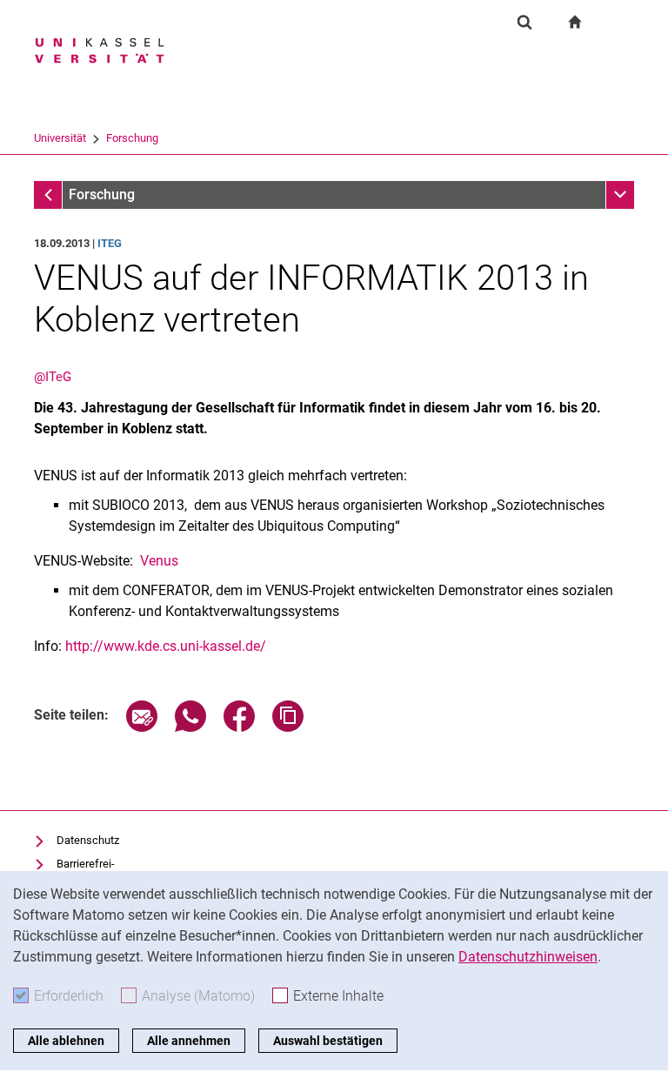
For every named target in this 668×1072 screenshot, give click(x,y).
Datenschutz (88, 840)
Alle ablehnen (66, 1041)
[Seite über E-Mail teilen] (141, 727)
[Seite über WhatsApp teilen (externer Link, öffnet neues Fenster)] (190, 727)
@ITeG (52, 377)
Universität (60, 137)
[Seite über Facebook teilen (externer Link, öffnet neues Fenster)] (239, 727)
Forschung (132, 137)
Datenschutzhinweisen (528, 956)
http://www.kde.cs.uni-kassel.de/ (165, 646)
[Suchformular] (524, 21)
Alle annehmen (188, 1041)
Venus (159, 561)
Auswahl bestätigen (328, 1041)
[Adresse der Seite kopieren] (288, 727)
